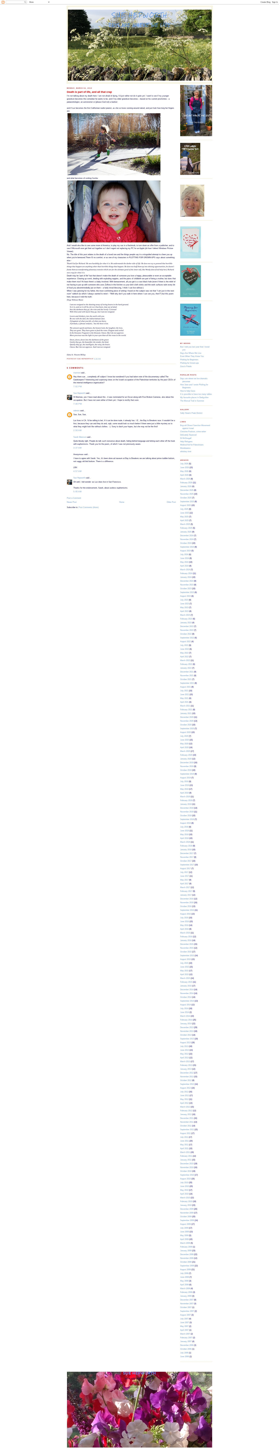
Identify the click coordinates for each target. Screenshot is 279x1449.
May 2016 (184, 925)
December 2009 (186, 1209)
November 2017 (186, 857)
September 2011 (187, 1129)
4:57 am (77, 471)
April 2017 (184, 884)
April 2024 (184, 566)
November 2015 (186, 948)
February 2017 (186, 891)
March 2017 (185, 887)
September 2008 (187, 1266)
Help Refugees (186, 441)
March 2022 (185, 660)
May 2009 (184, 1235)
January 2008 (186, 1296)
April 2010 (184, 1194)
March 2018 (185, 842)
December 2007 (186, 1300)
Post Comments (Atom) (89, 507)
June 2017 (184, 876)
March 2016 (185, 933)
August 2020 (185, 732)
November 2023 (186, 585)
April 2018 (184, 838)
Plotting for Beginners (189, 360)
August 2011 (185, 1133)
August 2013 (185, 1042)
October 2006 (186, 1349)
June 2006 (184, 1356)
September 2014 (187, 1001)
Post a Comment (74, 498)
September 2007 (187, 1311)
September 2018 (187, 819)
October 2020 (186, 725)
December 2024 (186, 535)
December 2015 (186, 944)
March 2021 (185, 706)
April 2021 (184, 702)
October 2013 (186, 1035)
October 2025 (186, 498)
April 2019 (184, 793)
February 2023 (186, 619)
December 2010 (186, 1163)
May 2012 (184, 1099)
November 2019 (186, 766)
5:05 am (77, 492)
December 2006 (186, 1345)
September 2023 (187, 592)
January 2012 (186, 1114)
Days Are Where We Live (190, 353)
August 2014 (185, 1005)
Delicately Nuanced (188, 435)
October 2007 (186, 1307)
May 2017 (184, 880)
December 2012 (186, 1073)
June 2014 (184, 1012)
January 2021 (186, 713)
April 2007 (184, 1330)
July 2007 (184, 1319)
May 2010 (184, 1190)
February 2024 (186, 573)
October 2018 (186, 815)
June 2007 (184, 1322)
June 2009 (184, 1232)
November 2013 (186, 1031)
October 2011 (185, 1126)
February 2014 (186, 1020)
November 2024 (186, 539)
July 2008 (184, 1273)
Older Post (171, 502)
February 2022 (186, 664)
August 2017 (185, 868)
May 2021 (184, 698)
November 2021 (186, 675)
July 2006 (184, 1353)
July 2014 (184, 1008)
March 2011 (185, 1152)
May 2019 (184, 789)
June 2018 (184, 831)
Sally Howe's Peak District (191, 413)
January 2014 (186, 1024)
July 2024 (184, 554)
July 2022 (184, 645)
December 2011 (186, 1118)
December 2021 (186, 672)
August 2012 (185, 1088)
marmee (76, 373)
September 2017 (187, 865)
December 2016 (186, 899)
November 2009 (186, 1213)
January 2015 (186, 986)
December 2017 (186, 853)
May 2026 (184, 471)
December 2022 (186, 626)
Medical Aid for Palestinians (192, 445)
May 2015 (184, 971)
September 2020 (187, 728)
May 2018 (184, 834)
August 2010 (185, 1179)
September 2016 (187, 910)
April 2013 (184, 1058)
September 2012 (187, 1084)
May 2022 (184, 653)
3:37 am (77, 448)
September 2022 (187, 638)
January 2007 (186, 1341)
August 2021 (185, 687)
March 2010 (185, 1198)
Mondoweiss (185, 448)
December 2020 (186, 717)
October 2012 (186, 1080)
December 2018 (186, 808)
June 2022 (184, 649)
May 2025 (184, 517)
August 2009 (185, 1224)
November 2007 (186, 1303)
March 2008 (185, 1288)
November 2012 (186, 1076)
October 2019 (186, 770)
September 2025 (187, 501)
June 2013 (184, 1050)
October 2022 (186, 634)
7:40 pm (77, 404)
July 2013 (184, 1046)
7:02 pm (77, 386)
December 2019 (186, 762)
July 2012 (184, 1092)
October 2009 (186, 1216)
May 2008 (184, 1281)
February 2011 (186, 1156)
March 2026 (185, 479)
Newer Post (72, 502)
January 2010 (186, 1205)
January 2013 (186, 1069)
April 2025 (184, 520)
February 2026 (186, 482)
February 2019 (186, 800)
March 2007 (185, 1334)
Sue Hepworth (140, 15)
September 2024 (187, 547)
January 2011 (185, 1160)
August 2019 (185, 778)
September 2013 (187, 1039)
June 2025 (184, 513)
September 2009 (187, 1220)
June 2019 (184, 785)
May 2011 (184, 1145)
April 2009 (184, 1239)
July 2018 (184, 827)
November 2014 (186, 993)
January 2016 (186, 940)
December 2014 (186, 989)
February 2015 (186, 982)
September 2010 (187, 1175)
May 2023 (184, 607)
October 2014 (186, 997)
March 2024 (185, 570)
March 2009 (185, 1243)
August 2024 (185, 551)
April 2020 (184, 747)
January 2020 (186, 759)
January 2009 (186, 1251)
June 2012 (184, 1095)
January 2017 (186, 895)
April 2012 (184, 1103)
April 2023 (184, 611)
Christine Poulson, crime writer (193, 431)
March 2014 (185, 1016)
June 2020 (184, 740)
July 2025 (184, 509)
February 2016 (186, 936)
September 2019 (187, 774)
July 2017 (184, 872)
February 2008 (186, 1292)
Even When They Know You (192, 356)
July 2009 (184, 1228)
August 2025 (185, 505)
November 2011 (186, 1122)
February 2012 (186, 1111)
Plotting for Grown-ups (189, 363)
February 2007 (186, 1338)
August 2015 (185, 959)
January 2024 (186, 577)
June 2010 (184, 1186)
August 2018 (185, 823)
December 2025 (186, 490)
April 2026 (184, 475)
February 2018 (186, 846)
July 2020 (184, 736)
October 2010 (186, 1171)
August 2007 (185, 1315)
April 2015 (184, 974)
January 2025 (186, 532)
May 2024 (184, 562)
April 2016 (184, 929)
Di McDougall (185, 438)
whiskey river (185, 451)
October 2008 (186, 1262)
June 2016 (184, 921)
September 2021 (187, 683)
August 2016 (185, 914)
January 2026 (186, 486)
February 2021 (186, 709)
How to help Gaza (187, 391)
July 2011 (184, 1137)
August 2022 (185, 641)
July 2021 (184, 691)
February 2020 (186, 755)
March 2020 (185, 751)
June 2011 (184, 1141)
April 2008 (184, 1285)
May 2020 (184, 744)
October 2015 (186, 952)
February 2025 (186, 528)
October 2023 (186, 588)
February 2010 (186, 1201)
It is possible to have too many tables (196, 394)
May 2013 (184, 1054)
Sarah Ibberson (79, 437)
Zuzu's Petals (186, 366)
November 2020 (186, 721)
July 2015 (184, 963)
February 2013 (186, 1065)
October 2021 (186, 679)
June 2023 (184, 604)
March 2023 (185, 615)
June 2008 (184, 1277)
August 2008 (185, 1269)
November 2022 (186, 630)
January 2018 (186, 849)
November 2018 (186, 812)
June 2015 (184, 967)
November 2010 (186, 1167)
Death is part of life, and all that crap (89, 92)
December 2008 (186, 1254)
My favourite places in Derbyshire (194, 397)
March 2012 (185, 1107)
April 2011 (184, 1148)
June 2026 (184, 467)
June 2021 (184, 694)
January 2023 (186, 622)
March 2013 (185, 1061)
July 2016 (184, 918)
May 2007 (184, 1326)
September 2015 (187, 955)
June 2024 (184, 558)
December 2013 (186, 1027)
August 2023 (185, 596)
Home (121, 502)
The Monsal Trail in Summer (192, 401)
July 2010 (184, 1182)
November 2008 (186, 1258)
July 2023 (184, 600)
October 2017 (186, 861)
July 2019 (184, 781)
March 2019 (185, 797)
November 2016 (186, 902)
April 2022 (184, 657)
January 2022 (186, 668)
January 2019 (186, 804)
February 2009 (186, 1247)
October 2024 (186, 543)
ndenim (76, 410)
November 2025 (186, 494)
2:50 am (77, 430)
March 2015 (185, 978)
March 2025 (185, 524)
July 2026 (184, 464)
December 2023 (186, 581)
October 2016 (186, 906)
